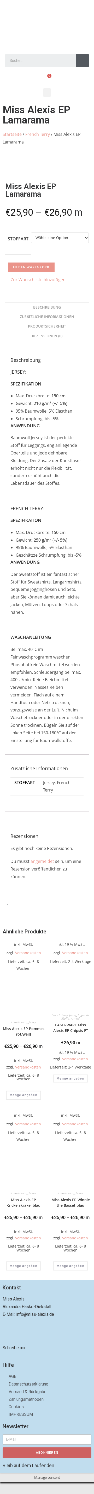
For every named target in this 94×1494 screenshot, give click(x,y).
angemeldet (42, 861)
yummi (75, 1018)
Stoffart (18, 239)
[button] (47, 92)
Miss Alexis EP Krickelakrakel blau (23, 1202)
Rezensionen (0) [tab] (47, 335)
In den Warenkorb (31, 267)
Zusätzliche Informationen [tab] (47, 316)
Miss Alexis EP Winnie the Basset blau (70, 1202)
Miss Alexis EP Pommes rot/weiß (23, 1031)
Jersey (32, 1022)
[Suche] (82, 60)
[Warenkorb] (47, 79)
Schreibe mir (14, 1347)
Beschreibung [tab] (47, 307)
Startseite (12, 134)
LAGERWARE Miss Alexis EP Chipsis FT (70, 1027)
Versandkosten (28, 952)
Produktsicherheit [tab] (47, 326)
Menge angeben (23, 1095)
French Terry (37, 134)
